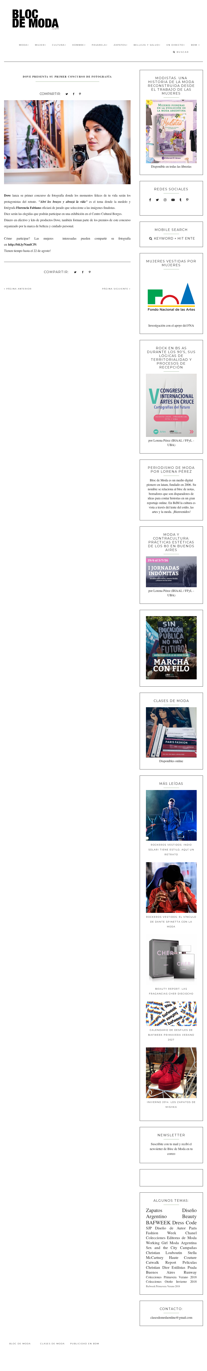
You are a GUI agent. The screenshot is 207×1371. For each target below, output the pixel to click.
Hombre (78, 45)
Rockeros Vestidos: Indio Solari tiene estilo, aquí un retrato (171, 849)
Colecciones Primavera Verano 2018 (171, 1277)
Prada (192, 1267)
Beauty (189, 1216)
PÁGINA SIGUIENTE (115, 288)
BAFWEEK (158, 1222)
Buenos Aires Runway (171, 1272)
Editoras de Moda (181, 1237)
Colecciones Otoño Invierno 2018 (171, 1281)
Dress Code (184, 1222)
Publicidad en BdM (84, 1343)
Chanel (191, 1232)
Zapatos (120, 45)
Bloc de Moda (20, 1343)
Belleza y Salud (146, 45)
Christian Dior (157, 1267)
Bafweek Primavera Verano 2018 (163, 1286)
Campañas (188, 1247)
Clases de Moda (52, 1343)
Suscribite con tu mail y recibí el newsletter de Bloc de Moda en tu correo (171, 1149)
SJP (149, 1227)
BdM (194, 45)
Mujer (39, 45)
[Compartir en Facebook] (73, 94)
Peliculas (190, 1262)
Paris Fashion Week (171, 1230)
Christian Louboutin (164, 1252)
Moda (23, 45)
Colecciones (155, 1237)
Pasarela (99, 45)
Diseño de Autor (170, 1227)
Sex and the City (161, 1247)
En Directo (175, 45)
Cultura (58, 45)
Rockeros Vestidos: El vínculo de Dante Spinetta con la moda (171, 921)
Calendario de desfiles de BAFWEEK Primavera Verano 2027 (171, 1035)
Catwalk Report (161, 1262)
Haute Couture (183, 1257)
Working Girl (157, 1242)
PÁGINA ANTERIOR (18, 288)
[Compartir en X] (66, 94)
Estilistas (178, 1267)
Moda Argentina (183, 1242)
